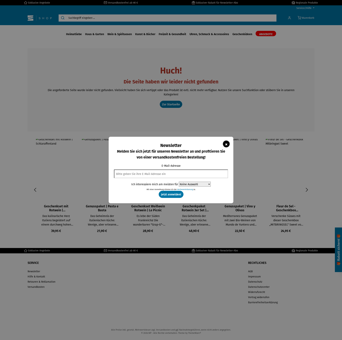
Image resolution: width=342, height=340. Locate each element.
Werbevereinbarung (185, 189)
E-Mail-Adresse (171, 165)
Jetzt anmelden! (171, 194)
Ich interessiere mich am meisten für (154, 184)
